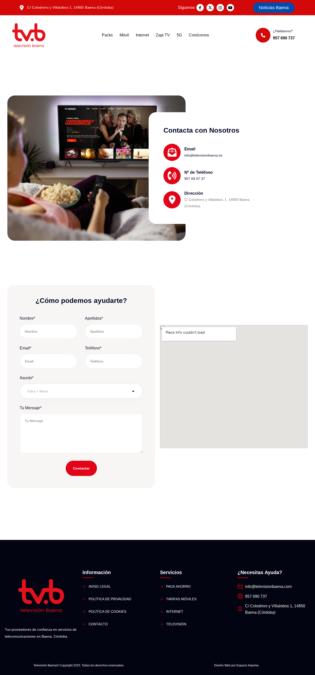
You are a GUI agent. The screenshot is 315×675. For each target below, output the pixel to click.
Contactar (81, 468)
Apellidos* (94, 318)
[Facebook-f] (200, 7)
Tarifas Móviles (181, 599)
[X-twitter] (210, 7)
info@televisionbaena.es (203, 155)
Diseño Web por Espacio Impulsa (236, 665)
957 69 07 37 (194, 179)
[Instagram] (220, 7)
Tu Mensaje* (31, 408)
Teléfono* (93, 348)
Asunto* (26, 378)
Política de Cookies (107, 611)
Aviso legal (100, 586)
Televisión (176, 624)
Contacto (98, 624)
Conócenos (199, 35)
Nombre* (27, 318)
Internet (142, 35)
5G (179, 35)
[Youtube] (230, 7)
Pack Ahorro (178, 586)
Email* (25, 348)
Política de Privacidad (110, 599)
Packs (107, 35)
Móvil (124, 35)
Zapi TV (163, 35)
